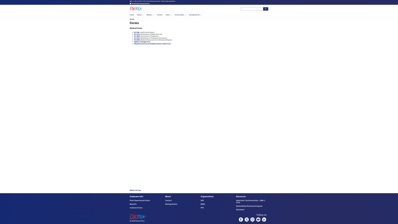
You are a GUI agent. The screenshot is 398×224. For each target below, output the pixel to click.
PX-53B (136, 32)
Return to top (135, 190)
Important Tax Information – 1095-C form (250, 201)
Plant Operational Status (140, 200)
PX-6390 (137, 40)
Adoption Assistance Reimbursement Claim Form (152, 44)
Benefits (133, 204)
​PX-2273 (137, 34)
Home (132, 19)
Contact (168, 200)
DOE (202, 200)
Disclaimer (240, 209)
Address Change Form (142, 42)
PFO (202, 208)
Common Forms (136, 208)
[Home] (136, 8)
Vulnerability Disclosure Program (249, 206)
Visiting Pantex (171, 204)
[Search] (265, 9)
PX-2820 (137, 36)
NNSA (203, 204)
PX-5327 (137, 38)
